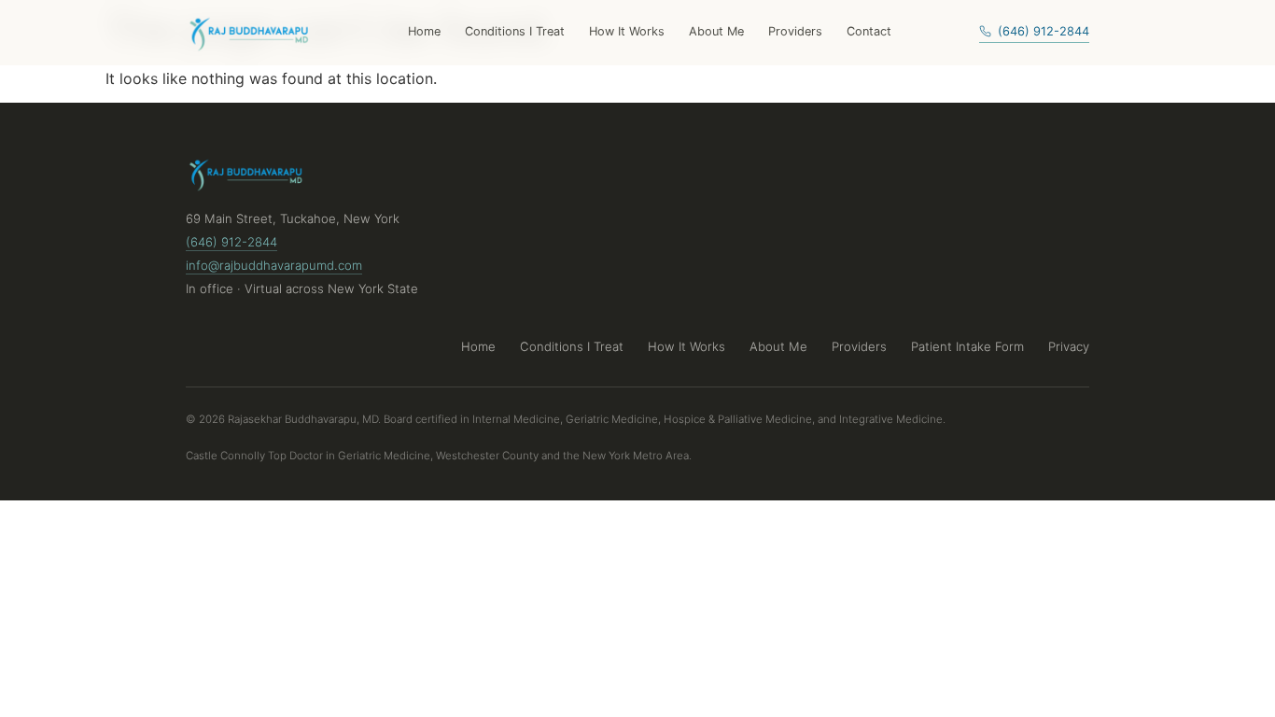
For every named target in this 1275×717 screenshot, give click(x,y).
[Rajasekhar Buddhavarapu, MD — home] (252, 32)
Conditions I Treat (515, 31)
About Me (716, 31)
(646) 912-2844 (1043, 31)
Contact (869, 31)
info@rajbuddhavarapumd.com (274, 265)
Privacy (1068, 346)
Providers (795, 31)
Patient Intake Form (967, 346)
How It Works (627, 31)
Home (424, 31)
